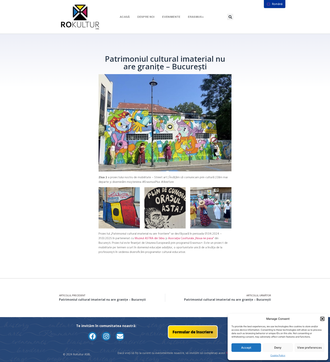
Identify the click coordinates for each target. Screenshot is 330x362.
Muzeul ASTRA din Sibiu (150, 238)
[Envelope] (120, 336)
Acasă (125, 16)
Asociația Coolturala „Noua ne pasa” (191, 238)
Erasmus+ (196, 16)
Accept (246, 347)
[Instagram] (106, 336)
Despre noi (145, 16)
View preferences (309, 347)
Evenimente (171, 16)
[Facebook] (92, 336)
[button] (322, 319)
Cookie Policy (277, 355)
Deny (277, 347)
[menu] (274, 4)
